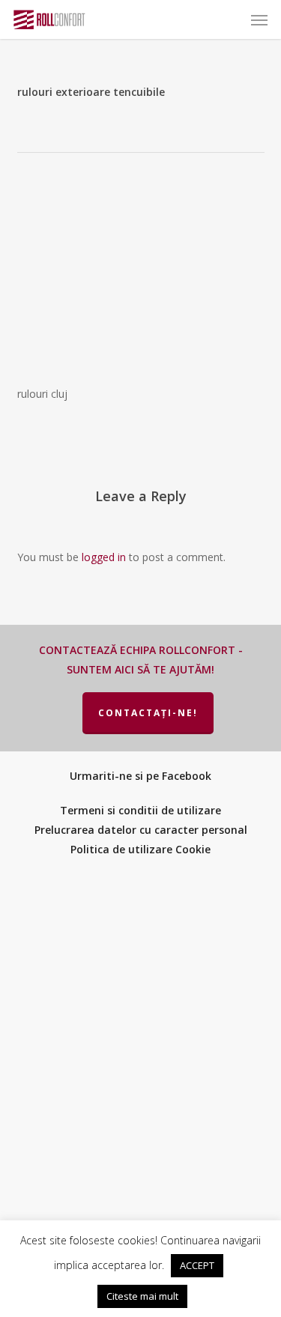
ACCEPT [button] (197, 1265)
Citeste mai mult (142, 1296)
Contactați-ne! (148, 712)
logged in (104, 557)
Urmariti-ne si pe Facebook (140, 776)
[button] (259, 19)
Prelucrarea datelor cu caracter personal (140, 830)
